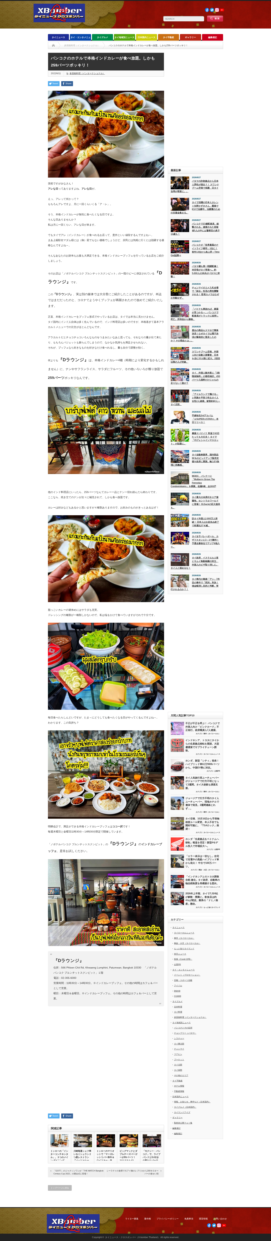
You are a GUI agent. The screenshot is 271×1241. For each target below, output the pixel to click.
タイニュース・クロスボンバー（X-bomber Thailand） (132, 1237)
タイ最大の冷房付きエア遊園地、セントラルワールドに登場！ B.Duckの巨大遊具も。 (195, 502)
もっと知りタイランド (212, 907)
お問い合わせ (220, 1218)
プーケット (179, 1059)
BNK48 (177, 991)
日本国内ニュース (146, 37)
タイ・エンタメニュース (81, 38)
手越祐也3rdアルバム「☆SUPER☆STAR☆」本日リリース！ (205, 419)
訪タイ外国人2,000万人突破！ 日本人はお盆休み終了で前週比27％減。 (205, 522)
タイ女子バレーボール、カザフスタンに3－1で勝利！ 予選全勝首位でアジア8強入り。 (195, 541)
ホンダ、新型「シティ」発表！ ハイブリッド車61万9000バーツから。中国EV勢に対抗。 (202, 764)
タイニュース (58, 37)
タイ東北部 (179, 1044)
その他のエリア (181, 1075)
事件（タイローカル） (212, 734)
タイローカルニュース (212, 754)
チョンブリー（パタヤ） (185, 1033)
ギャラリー (190, 37)
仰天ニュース (180, 954)
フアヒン (178, 1054)
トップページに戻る (60, 1188)
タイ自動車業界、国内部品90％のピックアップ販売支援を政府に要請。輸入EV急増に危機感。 (195, 459)
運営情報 (203, 1218)
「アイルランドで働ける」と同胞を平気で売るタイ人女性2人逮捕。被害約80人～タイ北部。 (195, 399)
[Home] (53, 45)
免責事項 (188, 1218)
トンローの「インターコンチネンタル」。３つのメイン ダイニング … (59, 1156)
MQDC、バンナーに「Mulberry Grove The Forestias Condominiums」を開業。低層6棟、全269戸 (193, 481)
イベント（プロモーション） (187, 975)
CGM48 (177, 996)
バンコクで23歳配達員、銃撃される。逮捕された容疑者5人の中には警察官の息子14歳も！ (195, 228)
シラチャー (179, 1038)
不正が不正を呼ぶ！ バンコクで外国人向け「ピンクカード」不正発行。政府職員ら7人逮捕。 (202, 726)
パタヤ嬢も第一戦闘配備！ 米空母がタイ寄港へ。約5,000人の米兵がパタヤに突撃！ (195, 271)
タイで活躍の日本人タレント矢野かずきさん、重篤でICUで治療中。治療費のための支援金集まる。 (195, 207)
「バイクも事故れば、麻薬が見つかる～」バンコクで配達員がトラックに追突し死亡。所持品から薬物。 (194, 314)
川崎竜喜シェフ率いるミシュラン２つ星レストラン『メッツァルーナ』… (82, 1157)
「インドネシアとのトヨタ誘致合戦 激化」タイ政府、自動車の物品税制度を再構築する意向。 (202, 880)
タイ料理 (178, 1012)
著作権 (147, 1218)
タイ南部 (178, 1070)
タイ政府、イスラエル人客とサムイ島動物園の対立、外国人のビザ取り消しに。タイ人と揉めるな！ (194, 562)
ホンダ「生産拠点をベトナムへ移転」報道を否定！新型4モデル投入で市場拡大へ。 (202, 842)
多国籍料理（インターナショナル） (87, 73)
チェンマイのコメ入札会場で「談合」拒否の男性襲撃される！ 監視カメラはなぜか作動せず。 (195, 292)
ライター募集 (131, 1218)
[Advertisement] (195, 108)
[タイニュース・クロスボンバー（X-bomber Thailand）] (59, 20)
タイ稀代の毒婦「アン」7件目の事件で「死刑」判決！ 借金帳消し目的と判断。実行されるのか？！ (195, 584)
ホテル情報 (179, 1086)
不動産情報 (179, 1091)
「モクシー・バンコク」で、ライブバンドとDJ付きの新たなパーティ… (151, 1157)
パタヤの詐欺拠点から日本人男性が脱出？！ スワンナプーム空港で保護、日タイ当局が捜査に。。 (195, 186)
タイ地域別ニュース (124, 37)
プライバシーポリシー (168, 1218)
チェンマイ (179, 1049)
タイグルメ (102, 37)
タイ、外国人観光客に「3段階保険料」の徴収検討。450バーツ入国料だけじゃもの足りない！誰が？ (195, 378)
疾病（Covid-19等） (183, 959)
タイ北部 (178, 1065)
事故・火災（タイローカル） (209, 870)
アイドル (178, 985)
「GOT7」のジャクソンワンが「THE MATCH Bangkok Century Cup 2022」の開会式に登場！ (78, 1172)
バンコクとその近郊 (183, 1028)
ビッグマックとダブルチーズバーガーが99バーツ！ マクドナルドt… (128, 1156)
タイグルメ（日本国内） (185, 1107)
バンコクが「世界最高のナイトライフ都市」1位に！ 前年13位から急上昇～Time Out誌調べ (195, 250)
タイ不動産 (168, 37)
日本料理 (178, 1007)
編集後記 (212, 37)
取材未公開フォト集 (183, 1123)
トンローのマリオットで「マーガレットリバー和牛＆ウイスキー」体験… (105, 1157)
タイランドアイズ (182, 1112)
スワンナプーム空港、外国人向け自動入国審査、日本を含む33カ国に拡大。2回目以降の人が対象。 (195, 356)
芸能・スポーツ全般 (183, 980)
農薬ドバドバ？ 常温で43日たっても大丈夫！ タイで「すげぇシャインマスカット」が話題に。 (195, 438)
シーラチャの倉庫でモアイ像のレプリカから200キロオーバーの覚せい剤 (133, 1172)
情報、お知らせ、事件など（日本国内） (192, 1102)
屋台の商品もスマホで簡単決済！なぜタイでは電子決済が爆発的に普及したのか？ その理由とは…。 (194, 335)
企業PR (217, 771)
